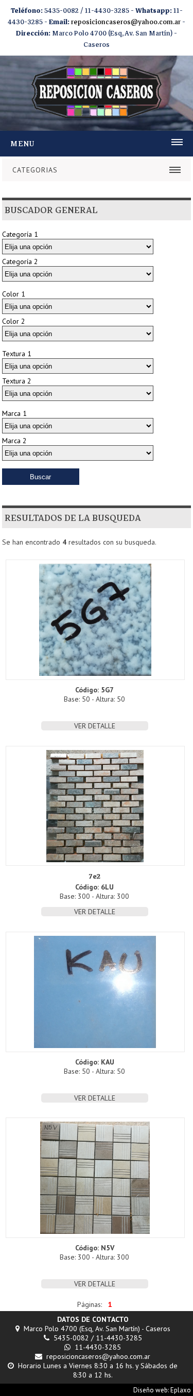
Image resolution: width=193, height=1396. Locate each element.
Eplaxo (180, 1390)
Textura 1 (16, 353)
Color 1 (13, 294)
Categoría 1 (20, 234)
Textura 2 (16, 381)
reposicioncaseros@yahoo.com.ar (126, 22)
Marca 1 (14, 413)
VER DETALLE (94, 725)
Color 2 (13, 321)
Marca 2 (14, 440)
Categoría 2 (20, 261)
